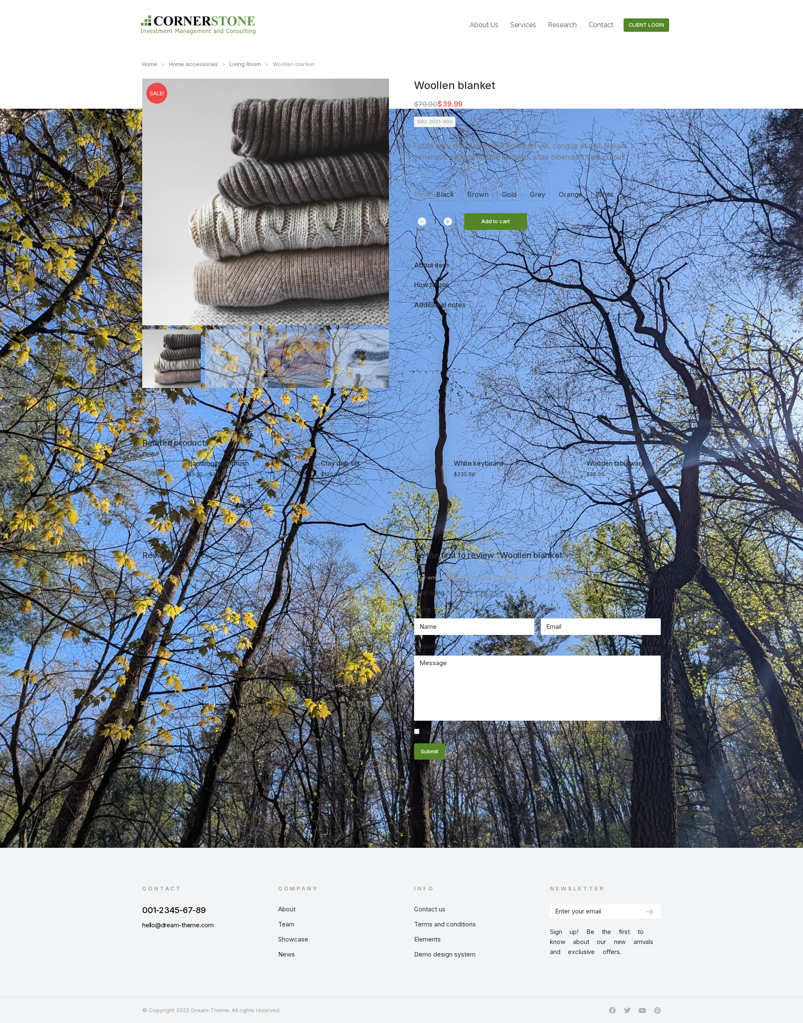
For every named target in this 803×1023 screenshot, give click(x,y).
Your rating (432, 593)
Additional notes (439, 305)
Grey (537, 194)
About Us (484, 25)
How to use (431, 285)
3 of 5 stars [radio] (479, 593)
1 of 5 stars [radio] (459, 593)
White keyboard (478, 463)
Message (430, 646)
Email (551, 609)
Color (422, 194)
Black (445, 194)
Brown (477, 194)
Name (425, 609)
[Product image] (162, 479)
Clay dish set (340, 463)
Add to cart (495, 221)
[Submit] (650, 911)
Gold (509, 194)
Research (562, 25)
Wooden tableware (615, 463)
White (605, 194)
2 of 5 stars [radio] (469, 593)
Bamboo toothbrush (218, 463)
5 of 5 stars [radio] (499, 593)
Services (523, 25)
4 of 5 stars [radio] (489, 593)
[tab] (537, 265)
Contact (601, 25)
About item (431, 265)
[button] (641, 443)
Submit (429, 751)
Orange (570, 194)
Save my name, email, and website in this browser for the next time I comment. (536, 732)
